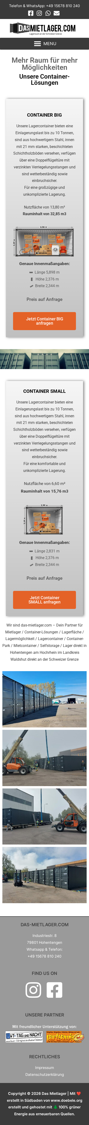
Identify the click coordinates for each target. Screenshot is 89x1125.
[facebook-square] (32, 13)
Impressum (44, 1067)
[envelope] (57, 13)
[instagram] (40, 13)
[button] (49, 44)
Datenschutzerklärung (44, 1074)
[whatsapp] (49, 13)
